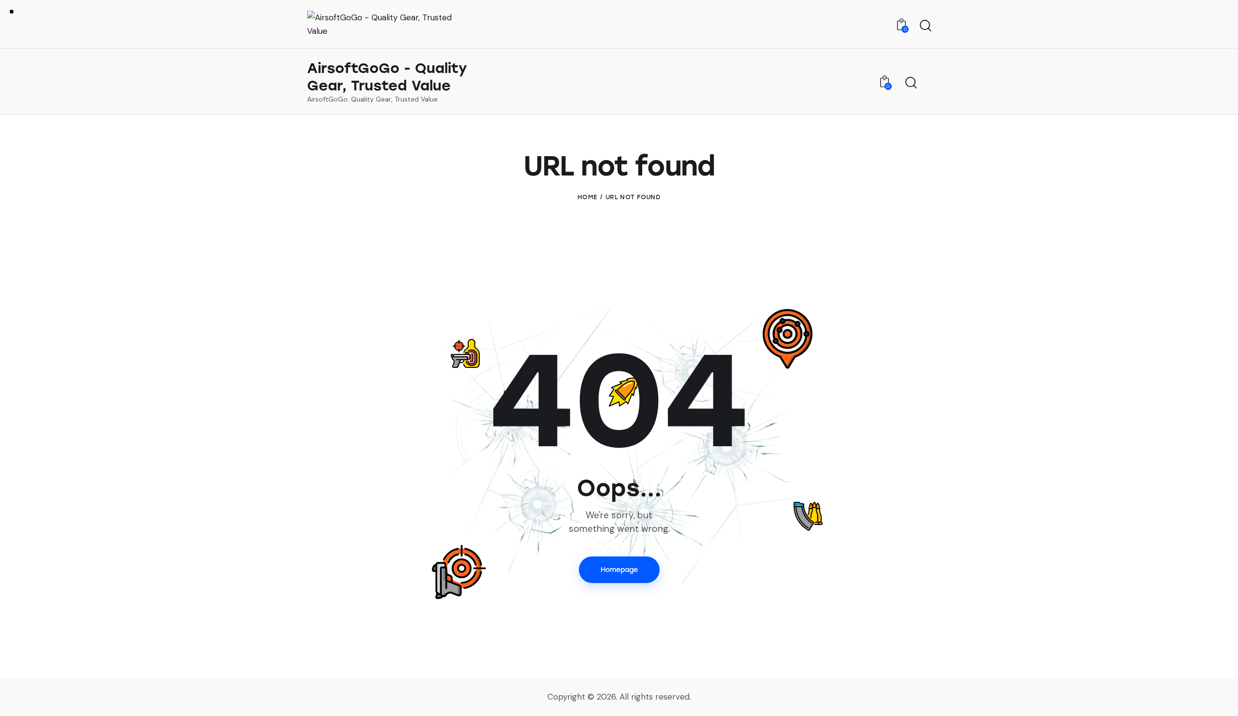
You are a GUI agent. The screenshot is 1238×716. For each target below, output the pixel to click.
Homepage (619, 570)
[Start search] (925, 25)
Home (587, 197)
